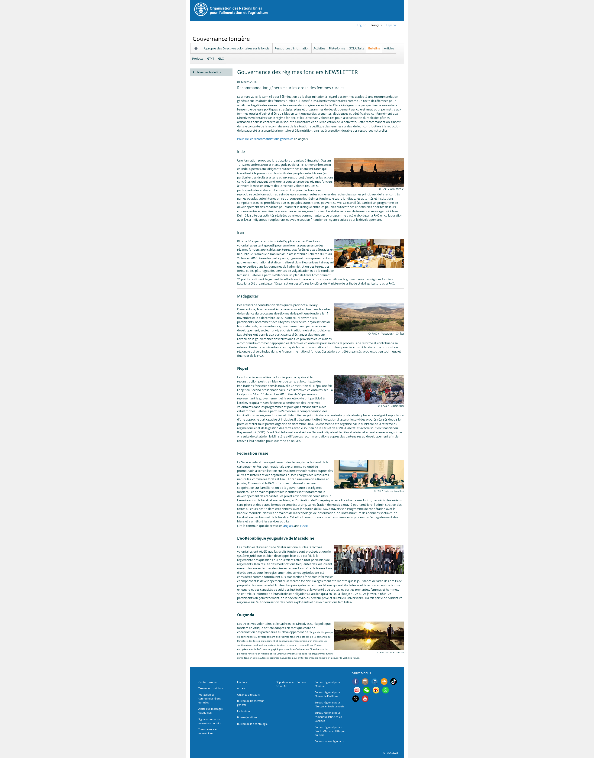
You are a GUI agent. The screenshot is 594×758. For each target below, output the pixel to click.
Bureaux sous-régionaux (329, 741)
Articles (389, 48)
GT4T (210, 58)
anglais (288, 526)
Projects (197, 58)
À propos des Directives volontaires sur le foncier (237, 48)
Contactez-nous (207, 682)
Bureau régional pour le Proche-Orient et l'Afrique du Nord (330, 731)
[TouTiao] (357, 691)
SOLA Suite (356, 48)
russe (304, 526)
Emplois (242, 682)
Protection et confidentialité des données (209, 698)
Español (391, 25)
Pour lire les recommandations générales (265, 139)
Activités (319, 48)
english (361, 25)
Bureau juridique (247, 717)
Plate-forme (337, 48)
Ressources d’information (292, 48)
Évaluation (243, 711)
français (376, 25)
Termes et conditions (210, 688)
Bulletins (374, 48)
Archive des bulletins (207, 72)
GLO (221, 58)
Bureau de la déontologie (252, 724)
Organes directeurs (248, 694)
